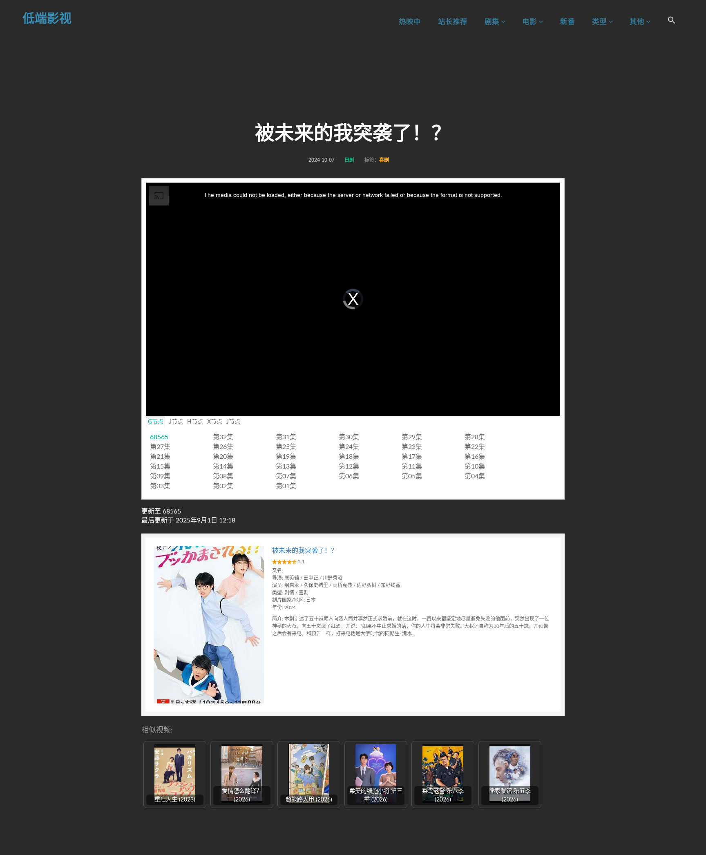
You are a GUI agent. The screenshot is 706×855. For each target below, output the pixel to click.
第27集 (160, 447)
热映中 (410, 21)
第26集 (223, 447)
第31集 (286, 437)
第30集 (349, 437)
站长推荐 (452, 21)
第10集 (475, 466)
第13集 (286, 466)
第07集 (286, 476)
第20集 (223, 456)
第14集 (223, 466)
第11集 (412, 466)
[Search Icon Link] (672, 21)
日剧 (349, 160)
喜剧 (384, 160)
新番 (567, 21)
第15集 (160, 466)
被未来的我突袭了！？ (304, 550)
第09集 (160, 476)
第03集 (160, 486)
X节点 (214, 422)
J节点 (176, 422)
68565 (159, 437)
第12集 (349, 466)
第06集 (349, 476)
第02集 (223, 486)
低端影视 (46, 19)
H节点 (195, 422)
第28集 (475, 437)
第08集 (223, 476)
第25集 (286, 447)
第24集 (349, 447)
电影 (530, 21)
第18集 (349, 456)
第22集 (475, 447)
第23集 (412, 447)
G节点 (155, 422)
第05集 (412, 476)
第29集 (412, 437)
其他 (638, 21)
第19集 (286, 456)
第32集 (223, 437)
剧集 (493, 21)
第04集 (475, 476)
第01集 (286, 486)
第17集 (412, 456)
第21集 (160, 456)
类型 (600, 21)
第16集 (475, 456)
